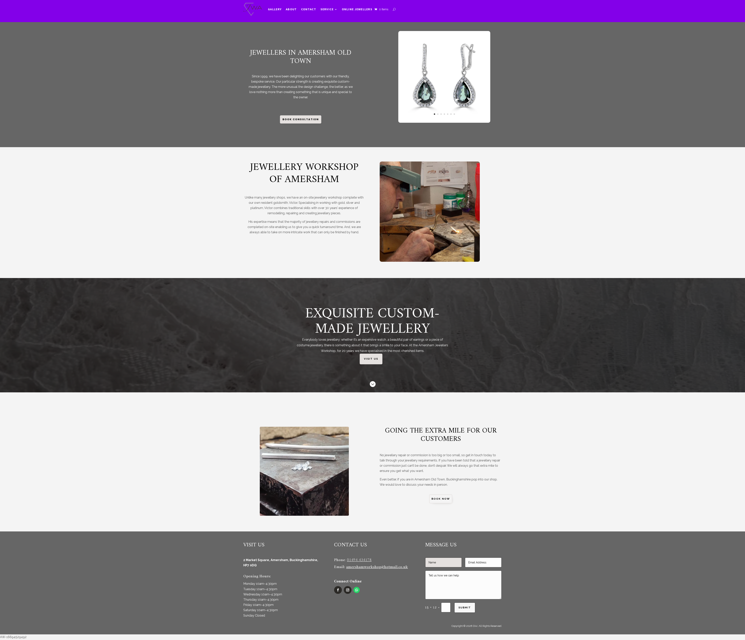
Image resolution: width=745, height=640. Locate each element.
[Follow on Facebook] (338, 590)
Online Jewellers (357, 9)
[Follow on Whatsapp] (356, 590)
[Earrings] (444, 122)
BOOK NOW (440, 498)
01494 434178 (359, 560)
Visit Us (371, 358)
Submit (464, 607)
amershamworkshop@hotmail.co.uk (377, 567)
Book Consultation (300, 119)
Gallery (275, 9)
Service (327, 9)
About (291, 9)
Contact (308, 9)
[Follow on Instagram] (348, 590)
